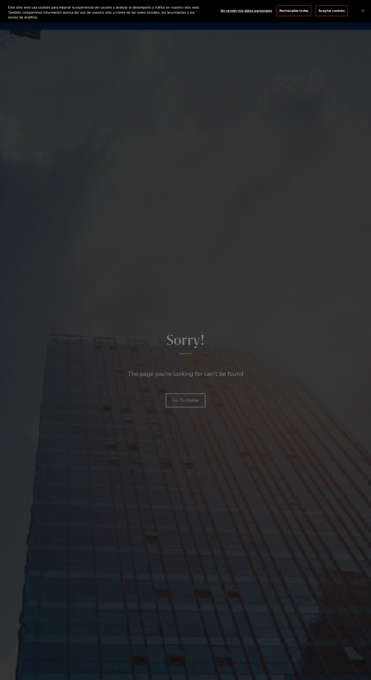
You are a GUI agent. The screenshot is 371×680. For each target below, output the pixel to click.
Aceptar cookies (332, 11)
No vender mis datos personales (246, 11)
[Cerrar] (362, 10)
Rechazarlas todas (293, 11)
